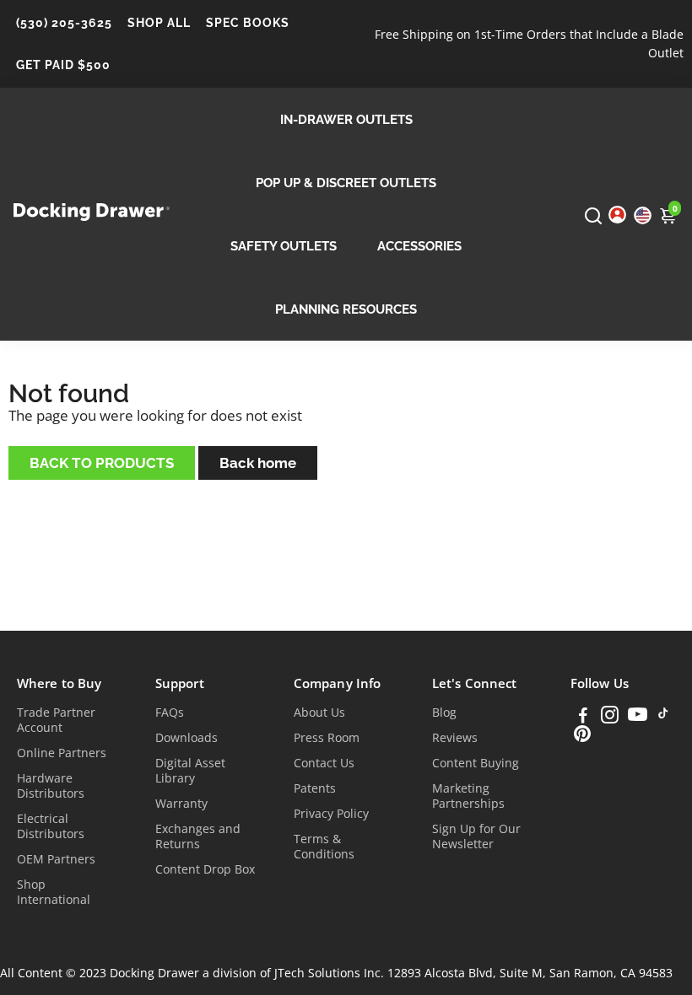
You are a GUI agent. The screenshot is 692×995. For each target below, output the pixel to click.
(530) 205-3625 (64, 23)
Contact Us (324, 763)
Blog (444, 712)
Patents (315, 788)
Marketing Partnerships (468, 796)
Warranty (181, 803)
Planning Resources (346, 309)
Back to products (102, 462)
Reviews (455, 737)
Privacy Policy (331, 813)
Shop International (53, 892)
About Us (319, 712)
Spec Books (247, 23)
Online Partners (61, 753)
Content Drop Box (205, 869)
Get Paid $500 (63, 65)
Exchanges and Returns (198, 836)
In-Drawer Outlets (346, 119)
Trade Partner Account (56, 720)
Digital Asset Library (190, 771)
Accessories (419, 246)
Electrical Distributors (50, 826)
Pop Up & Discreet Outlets (346, 183)
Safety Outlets (283, 246)
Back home (257, 462)
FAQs (169, 712)
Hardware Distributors (50, 786)
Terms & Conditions (324, 846)
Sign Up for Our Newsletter (476, 836)
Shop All (159, 23)
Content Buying (475, 763)
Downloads (186, 737)
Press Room (327, 737)
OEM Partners (56, 859)
